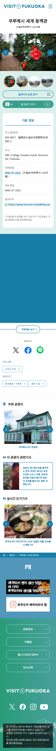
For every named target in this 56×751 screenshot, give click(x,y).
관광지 (12, 555)
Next (50, 52)
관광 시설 (35, 383)
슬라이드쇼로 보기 (28, 94)
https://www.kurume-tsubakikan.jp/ (29, 204)
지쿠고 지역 (10, 369)
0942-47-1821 (13, 172)
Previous (5, 52)
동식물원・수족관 (13, 383)
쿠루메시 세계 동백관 (29, 555)
